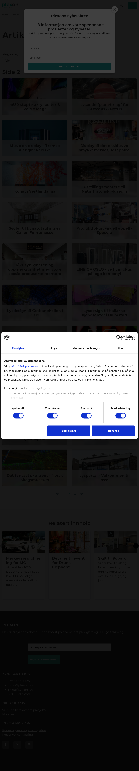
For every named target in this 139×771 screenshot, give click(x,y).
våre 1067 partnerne (24, 366)
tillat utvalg (69, 430)
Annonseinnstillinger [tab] (86, 348)
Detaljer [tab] (53, 348)
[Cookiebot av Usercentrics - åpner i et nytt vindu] (119, 337)
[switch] (52, 416)
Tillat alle (113, 430)
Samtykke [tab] (18, 348)
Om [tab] (120, 348)
